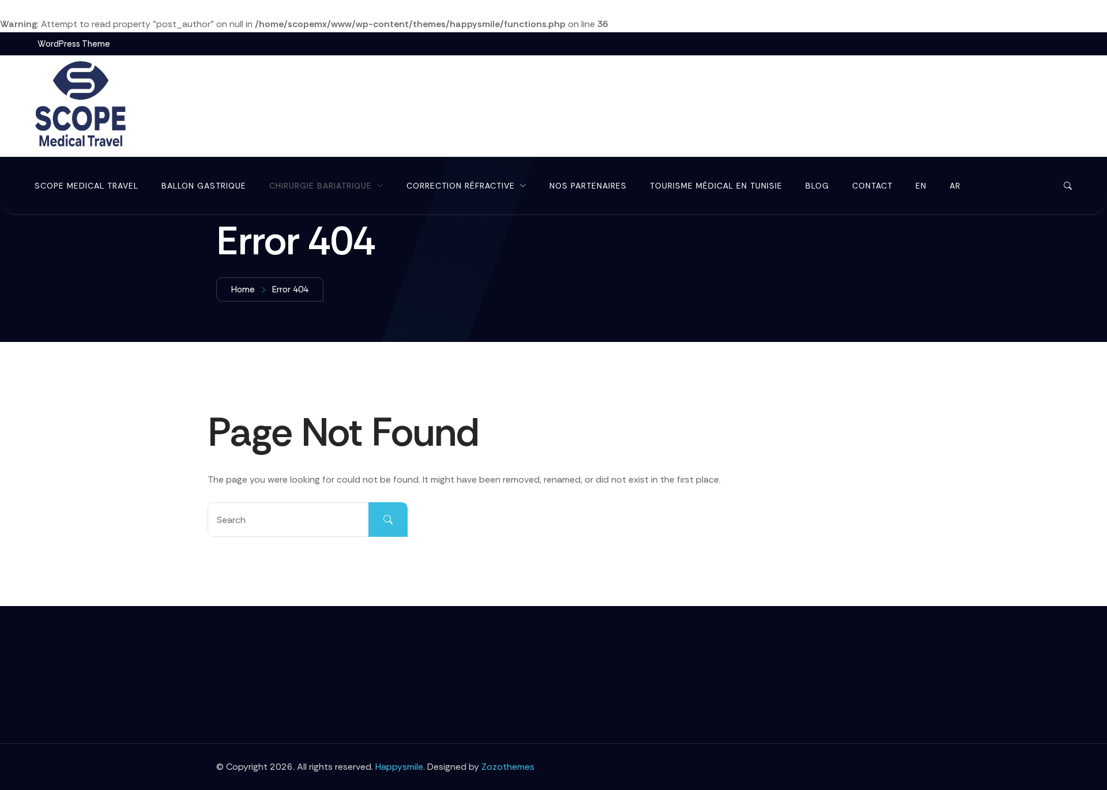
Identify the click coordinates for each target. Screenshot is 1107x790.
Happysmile (399, 767)
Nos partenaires (588, 185)
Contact (872, 185)
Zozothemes (507, 767)
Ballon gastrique (203, 185)
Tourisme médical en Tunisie (716, 185)
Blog (817, 185)
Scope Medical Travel (86, 185)
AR (955, 185)
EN (921, 185)
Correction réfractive (460, 185)
